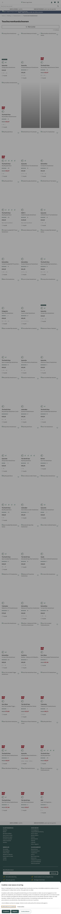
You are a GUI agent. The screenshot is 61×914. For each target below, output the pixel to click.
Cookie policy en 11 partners (8, 906)
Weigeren (15, 911)
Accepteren (6, 911)
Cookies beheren (25, 911)
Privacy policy (20, 906)
